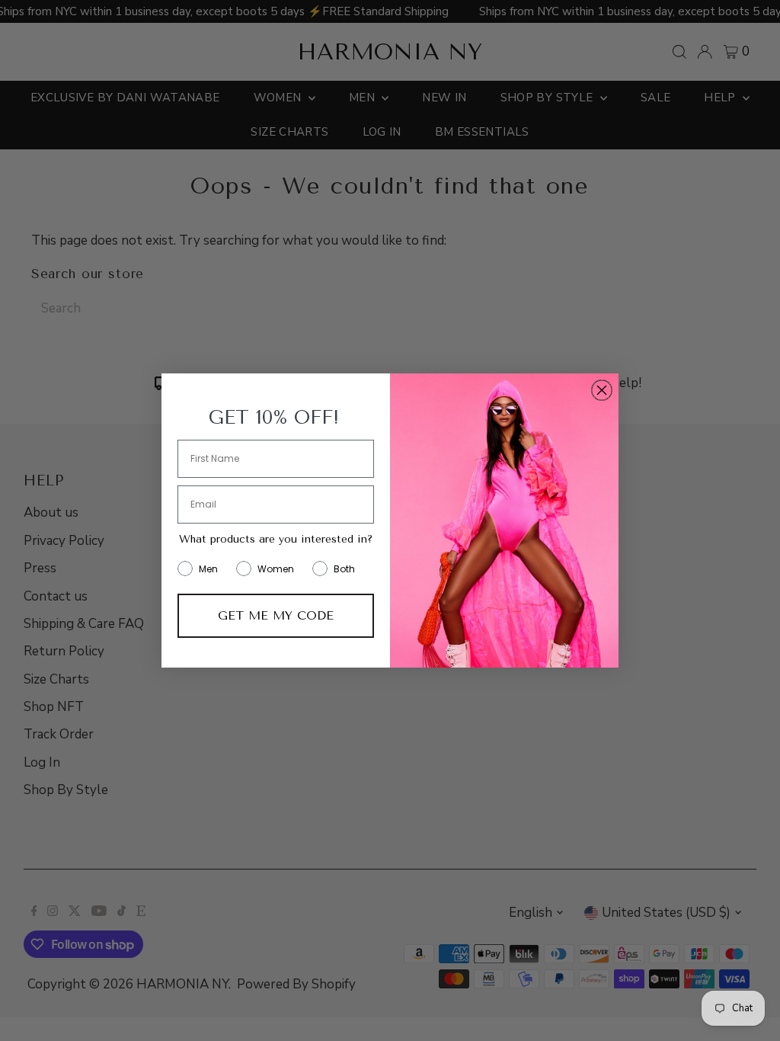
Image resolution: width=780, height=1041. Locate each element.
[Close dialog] (601, 390)
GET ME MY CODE (276, 615)
